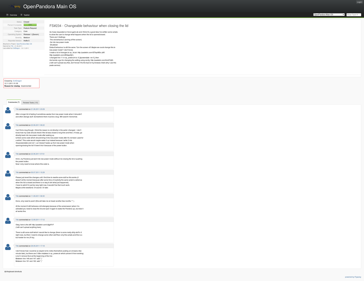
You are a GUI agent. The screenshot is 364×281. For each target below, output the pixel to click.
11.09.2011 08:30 (38, 196)
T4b (12, 46)
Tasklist (26, 15)
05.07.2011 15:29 (38, 172)
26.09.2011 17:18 (38, 246)
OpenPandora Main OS (24, 44)
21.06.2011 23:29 (38, 109)
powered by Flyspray (353, 277)
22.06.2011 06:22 (38, 125)
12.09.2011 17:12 (38, 219)
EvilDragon (16, 48)
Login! (359, 2)
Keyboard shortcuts (14, 271)
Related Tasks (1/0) (30, 102)
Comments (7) (14, 102)
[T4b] (8, 112)
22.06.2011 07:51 (38, 154)
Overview (13, 15)
